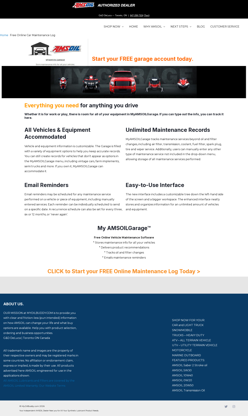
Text (147, 15)
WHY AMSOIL (152, 26)
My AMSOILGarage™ (124, 228)
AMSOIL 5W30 (182, 370)
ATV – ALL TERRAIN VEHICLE (191, 340)
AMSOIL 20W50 (183, 385)
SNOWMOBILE (182, 330)
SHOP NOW (112, 26)
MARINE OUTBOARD (186, 355)
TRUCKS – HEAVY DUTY (188, 335)
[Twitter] (226, 406)
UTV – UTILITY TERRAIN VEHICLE (194, 345)
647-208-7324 (136, 15)
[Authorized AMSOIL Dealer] (104, 5)
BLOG (201, 26)
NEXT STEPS (179, 26)
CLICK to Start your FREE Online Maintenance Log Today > (124, 271)
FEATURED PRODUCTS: (188, 360)
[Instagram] (233, 406)
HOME (133, 26)
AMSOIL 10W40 (182, 375)
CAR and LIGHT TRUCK (187, 325)
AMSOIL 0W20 (182, 380)
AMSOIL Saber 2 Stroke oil (189, 365)
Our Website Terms (52, 385)
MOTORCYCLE (182, 350)
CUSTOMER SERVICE (224, 26)
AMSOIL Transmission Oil (188, 390)
